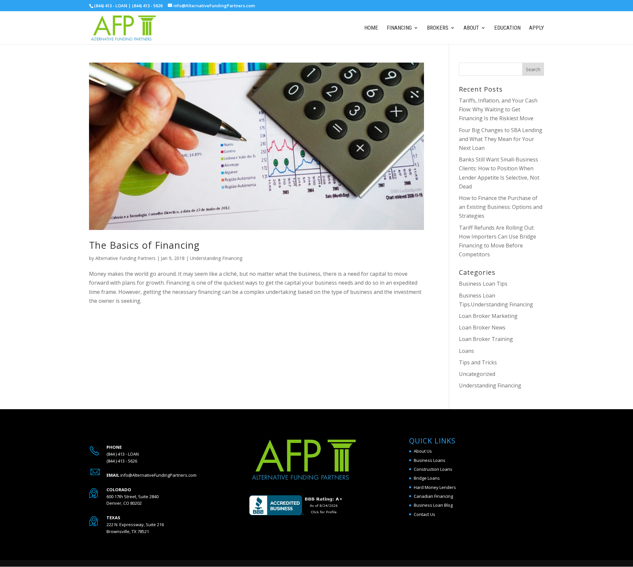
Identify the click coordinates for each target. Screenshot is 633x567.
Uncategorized (477, 374)
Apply (536, 28)
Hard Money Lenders (435, 487)
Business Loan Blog (433, 505)
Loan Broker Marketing (488, 316)
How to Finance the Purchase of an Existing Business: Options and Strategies (500, 206)
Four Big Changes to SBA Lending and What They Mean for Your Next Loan (500, 139)
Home (371, 28)
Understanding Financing (216, 258)
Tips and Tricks (478, 362)
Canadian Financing (433, 496)
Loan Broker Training (486, 339)
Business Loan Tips (483, 283)
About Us (423, 451)
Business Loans (429, 460)
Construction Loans (433, 469)
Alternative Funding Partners (125, 258)
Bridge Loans (427, 478)
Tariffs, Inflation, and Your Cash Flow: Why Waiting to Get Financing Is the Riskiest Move (498, 109)
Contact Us (424, 514)
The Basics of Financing (144, 245)
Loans (466, 350)
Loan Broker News (482, 327)
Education (507, 28)
